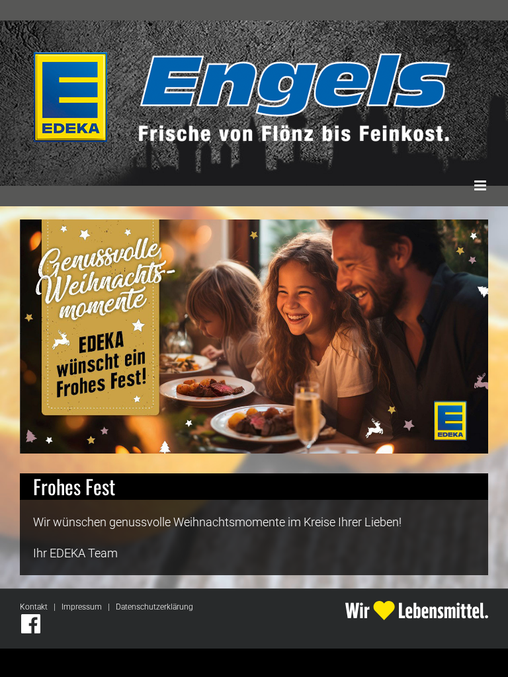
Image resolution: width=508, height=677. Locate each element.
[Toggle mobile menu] (481, 185)
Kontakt (34, 607)
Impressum (82, 607)
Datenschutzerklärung (154, 607)
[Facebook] (31, 624)
